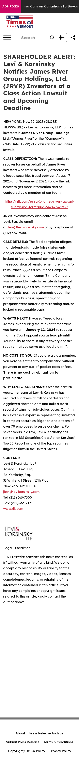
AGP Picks (10, 6)
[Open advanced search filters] (62, 37)
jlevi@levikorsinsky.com (25, 227)
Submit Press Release (23, 742)
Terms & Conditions (58, 742)
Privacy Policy (60, 751)
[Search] (52, 37)
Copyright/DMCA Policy (26, 751)
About (20, 733)
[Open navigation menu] (7, 37)
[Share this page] (73, 37)
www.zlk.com (13, 509)
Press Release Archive (46, 733)
